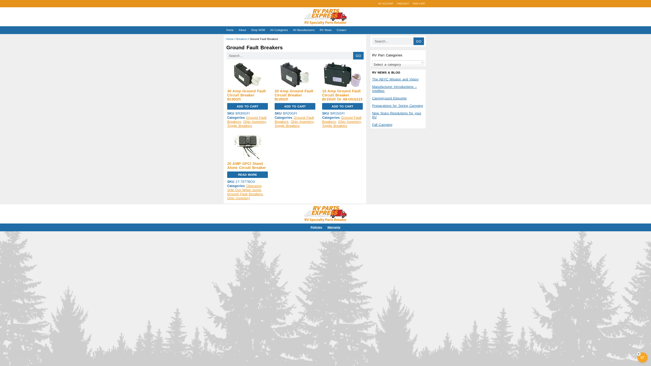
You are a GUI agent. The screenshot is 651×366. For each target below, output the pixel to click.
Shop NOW (258, 30)
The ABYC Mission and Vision (395, 79)
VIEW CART (418, 3)
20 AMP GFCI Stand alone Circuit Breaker (246, 165)
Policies (316, 227)
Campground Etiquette (389, 98)
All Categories (279, 30)
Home (230, 30)
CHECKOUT (403, 3)
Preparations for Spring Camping (397, 106)
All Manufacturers (303, 30)
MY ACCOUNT (385, 3)
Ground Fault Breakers (245, 194)
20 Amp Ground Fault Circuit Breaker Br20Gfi (294, 95)
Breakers (241, 39)
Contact (341, 30)
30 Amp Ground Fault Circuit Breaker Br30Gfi (246, 95)
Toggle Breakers (239, 126)
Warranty (334, 227)
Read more (247, 174)
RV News (326, 30)
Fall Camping (382, 125)
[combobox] (398, 62)
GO (358, 56)
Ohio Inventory (254, 122)
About (242, 30)
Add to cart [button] (248, 106)
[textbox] (398, 64)
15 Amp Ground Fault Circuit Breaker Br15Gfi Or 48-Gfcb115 (342, 95)
